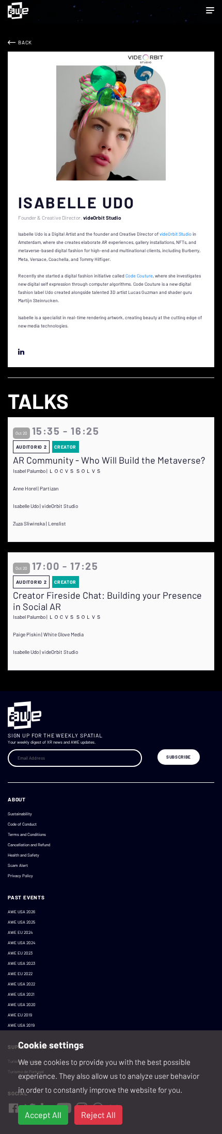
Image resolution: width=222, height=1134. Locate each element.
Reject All (98, 1115)
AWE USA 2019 (21, 1025)
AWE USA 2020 (22, 1004)
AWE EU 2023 (20, 953)
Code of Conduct (22, 824)
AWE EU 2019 (20, 1014)
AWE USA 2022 (21, 984)
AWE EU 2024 (20, 932)
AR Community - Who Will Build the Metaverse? (109, 460)
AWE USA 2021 (21, 994)
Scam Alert (18, 865)
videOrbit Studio (176, 234)
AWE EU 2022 (20, 973)
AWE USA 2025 (21, 922)
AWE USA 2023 (21, 963)
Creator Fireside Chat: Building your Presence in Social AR (107, 601)
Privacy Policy (20, 875)
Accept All (43, 1115)
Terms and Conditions (27, 834)
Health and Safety (23, 855)
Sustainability (20, 813)
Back (25, 42)
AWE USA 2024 (21, 942)
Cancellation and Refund (29, 844)
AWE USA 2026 (21, 911)
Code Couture (139, 275)
